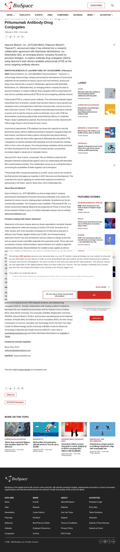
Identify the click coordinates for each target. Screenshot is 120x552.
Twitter (7, 337)
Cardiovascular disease (88, 105)
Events (39, 15)
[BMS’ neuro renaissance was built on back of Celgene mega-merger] (110, 207)
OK (94, 295)
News (10, 15)
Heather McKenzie (84, 212)
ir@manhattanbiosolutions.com (17, 350)
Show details (101, 287)
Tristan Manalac (83, 116)
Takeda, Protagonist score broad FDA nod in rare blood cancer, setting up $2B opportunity (90, 148)
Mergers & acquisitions (88, 128)
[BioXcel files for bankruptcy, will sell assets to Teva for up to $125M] (46, 429)
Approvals (82, 143)
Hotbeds (78, 15)
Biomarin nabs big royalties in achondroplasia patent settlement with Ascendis (89, 94)
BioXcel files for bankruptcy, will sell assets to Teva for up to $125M (46, 444)
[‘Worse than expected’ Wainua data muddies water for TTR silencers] (17, 429)
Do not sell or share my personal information (59, 295)
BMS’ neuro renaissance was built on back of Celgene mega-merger (89, 208)
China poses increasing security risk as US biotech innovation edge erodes (90, 224)
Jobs (49, 15)
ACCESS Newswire (15, 402)
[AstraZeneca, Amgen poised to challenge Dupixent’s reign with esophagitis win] (102, 429)
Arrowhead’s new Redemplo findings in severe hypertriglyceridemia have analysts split (88, 111)
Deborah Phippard (84, 244)
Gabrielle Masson (10, 451)
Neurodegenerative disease (90, 203)
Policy (81, 219)
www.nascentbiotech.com (15, 214)
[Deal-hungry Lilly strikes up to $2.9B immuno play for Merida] (110, 132)
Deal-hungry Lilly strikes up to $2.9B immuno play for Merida (89, 132)
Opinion (81, 235)
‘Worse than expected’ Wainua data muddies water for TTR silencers (17, 444)
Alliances (11, 395)
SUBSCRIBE (96, 5)
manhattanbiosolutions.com (16, 333)
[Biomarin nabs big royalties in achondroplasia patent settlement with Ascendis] (110, 93)
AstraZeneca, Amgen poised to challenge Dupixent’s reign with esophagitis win (102, 446)
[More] (14, 15)
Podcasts (25, 15)
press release (24, 370)
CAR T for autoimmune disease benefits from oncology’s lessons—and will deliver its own (90, 240)
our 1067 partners (23, 256)
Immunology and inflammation (97, 440)
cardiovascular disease (15, 439)
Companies (63, 15)
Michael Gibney (83, 228)
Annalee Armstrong (84, 98)
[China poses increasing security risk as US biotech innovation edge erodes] (110, 223)
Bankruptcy (38, 439)
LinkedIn (63, 333)
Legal (80, 89)
